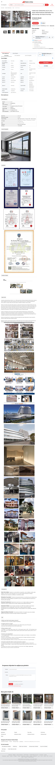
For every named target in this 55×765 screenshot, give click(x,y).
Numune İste (52, 25)
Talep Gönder (35, 23)
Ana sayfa (2, 7)
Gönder (10, 684)
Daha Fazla (3, 751)
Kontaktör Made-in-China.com (34, 754)
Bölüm (2, 736)
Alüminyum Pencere (31, 734)
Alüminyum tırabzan (17, 734)
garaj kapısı (3, 732)
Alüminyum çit (3, 734)
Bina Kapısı (4, 749)
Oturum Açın (51, 48)
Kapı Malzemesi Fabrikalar (6, 746)
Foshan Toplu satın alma (12, 749)
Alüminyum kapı (43, 734)
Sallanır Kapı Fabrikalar (23, 746)
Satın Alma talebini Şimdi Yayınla (15, 685)
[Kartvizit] (52, 58)
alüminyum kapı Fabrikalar (33, 746)
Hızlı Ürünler (41, 754)
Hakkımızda (10, 754)
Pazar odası (30, 732)
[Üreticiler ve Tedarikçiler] (27, 2)
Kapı (13, 7)
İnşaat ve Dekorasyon (8, 7)
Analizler (45, 754)
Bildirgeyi (14, 754)
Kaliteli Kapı (15, 746)
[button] (33, 55)
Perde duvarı (43, 732)
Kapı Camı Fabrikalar (43, 746)
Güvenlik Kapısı (17, 7)
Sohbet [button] (43, 23)
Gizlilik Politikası (26, 754)
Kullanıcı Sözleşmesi (20, 754)
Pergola (15, 732)
